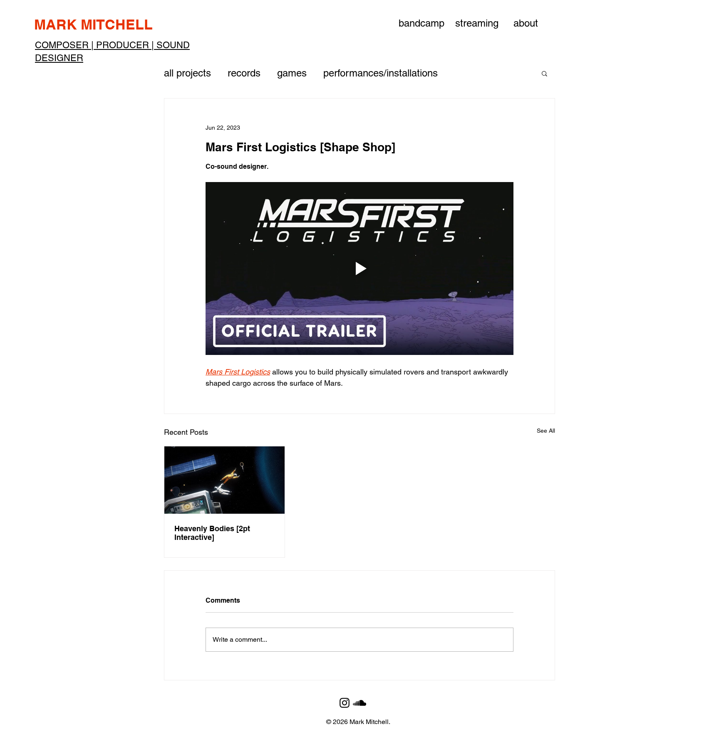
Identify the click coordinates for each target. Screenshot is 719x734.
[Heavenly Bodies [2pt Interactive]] (224, 480)
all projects (187, 73)
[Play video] (359, 268)
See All (546, 430)
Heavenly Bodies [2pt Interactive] (212, 533)
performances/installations (380, 73)
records (244, 73)
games (292, 73)
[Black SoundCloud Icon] (359, 702)
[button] (544, 73)
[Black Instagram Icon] (344, 702)
